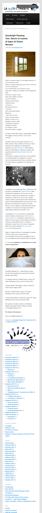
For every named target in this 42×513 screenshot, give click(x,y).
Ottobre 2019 (9, 443)
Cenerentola (11, 417)
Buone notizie (9, 432)
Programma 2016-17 (11, 365)
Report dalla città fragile (15, 382)
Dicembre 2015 (9, 455)
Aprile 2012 (8, 474)
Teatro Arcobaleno (10, 414)
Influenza (10, 370)
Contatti (28, 23)
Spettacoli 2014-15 (10, 400)
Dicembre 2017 (9, 447)
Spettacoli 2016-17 (12, 322)
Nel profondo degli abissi (15, 380)
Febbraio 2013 (9, 463)
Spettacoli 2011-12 (10, 372)
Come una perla (12, 402)
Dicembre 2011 (9, 480)
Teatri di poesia (10, 19)
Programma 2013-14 (11, 359)
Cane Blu (10, 376)
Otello (9, 390)
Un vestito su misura (11, 430)
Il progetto (8, 426)
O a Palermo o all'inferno (15, 398)
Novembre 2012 (10, 469)
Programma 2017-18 (11, 368)
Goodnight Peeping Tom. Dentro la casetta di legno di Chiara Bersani (16, 40)
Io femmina (11, 419)
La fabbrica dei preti (14, 396)
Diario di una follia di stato (16, 388)
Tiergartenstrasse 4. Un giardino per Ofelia (20, 392)
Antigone (10, 374)
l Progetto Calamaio (25, 191)
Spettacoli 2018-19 (10, 412)
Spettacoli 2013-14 (10, 394)
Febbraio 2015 (9, 457)
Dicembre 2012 (9, 467)
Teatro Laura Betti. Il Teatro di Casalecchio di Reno (20, 501)
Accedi (7, 508)
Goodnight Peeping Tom (19, 320)
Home (7, 15)
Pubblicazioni (9, 23)
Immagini (22, 15)
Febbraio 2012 (9, 476)
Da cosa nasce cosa (22, 19)
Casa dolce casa (12, 386)
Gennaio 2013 (9, 465)
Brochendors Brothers (12, 495)
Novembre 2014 (10, 459)
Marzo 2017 (8, 449)
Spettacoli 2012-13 (10, 384)
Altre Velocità (9, 489)
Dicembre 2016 (9, 451)
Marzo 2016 (8, 453)
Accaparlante (9, 487)
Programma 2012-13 (11, 357)
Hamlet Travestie (12, 404)
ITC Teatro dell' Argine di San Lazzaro (16, 497)
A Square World (12, 408)
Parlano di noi (19, 23)
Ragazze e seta (9, 428)
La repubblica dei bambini (15, 378)
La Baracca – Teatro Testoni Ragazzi (16, 499)
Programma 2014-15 (11, 361)
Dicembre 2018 (9, 445)
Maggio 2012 (9, 472)
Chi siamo (14, 15)
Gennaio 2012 (9, 478)
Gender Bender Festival (24, 152)
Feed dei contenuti (11, 510)
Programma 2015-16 (11, 363)
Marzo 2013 (8, 461)
